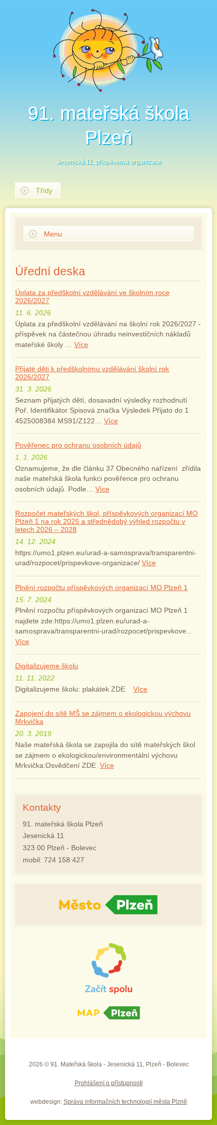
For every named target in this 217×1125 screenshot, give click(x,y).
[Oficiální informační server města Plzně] (108, 905)
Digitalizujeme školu (46, 666)
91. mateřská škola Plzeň (108, 134)
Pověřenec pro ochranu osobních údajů (78, 445)
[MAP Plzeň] (108, 1013)
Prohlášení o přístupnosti (109, 1083)
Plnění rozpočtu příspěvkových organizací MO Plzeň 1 (101, 587)
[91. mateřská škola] (108, 50)
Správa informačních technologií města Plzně (125, 1102)
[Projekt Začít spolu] (108, 968)
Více (81, 345)
